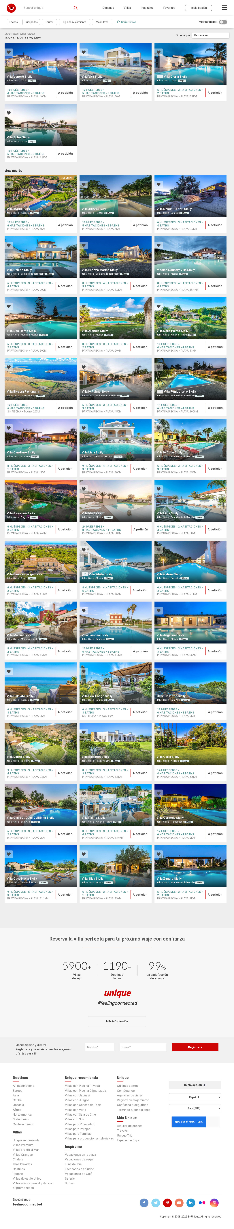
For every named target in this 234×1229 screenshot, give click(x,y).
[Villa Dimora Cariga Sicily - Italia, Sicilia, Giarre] (41, 562)
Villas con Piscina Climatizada (85, 1090)
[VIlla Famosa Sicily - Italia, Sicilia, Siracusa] (116, 622)
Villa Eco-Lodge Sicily (97, 696)
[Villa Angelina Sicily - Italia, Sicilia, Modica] (190, 622)
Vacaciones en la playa (80, 1154)
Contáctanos (126, 1090)
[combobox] (210, 35)
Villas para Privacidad (79, 1124)
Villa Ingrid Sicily (18, 209)
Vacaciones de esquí (79, 1159)
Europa (17, 1090)
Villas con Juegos (77, 1100)
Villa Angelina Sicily (170, 635)
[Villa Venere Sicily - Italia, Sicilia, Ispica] (41, 64)
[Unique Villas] (11, 8)
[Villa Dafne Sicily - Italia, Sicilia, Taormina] (41, 744)
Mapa (32, 81)
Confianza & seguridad (132, 1105)
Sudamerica (21, 1119)
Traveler (122, 1130)
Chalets (18, 1159)
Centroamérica (23, 1124)
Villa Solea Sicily (18, 137)
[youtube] (181, 1203)
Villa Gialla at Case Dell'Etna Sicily (30, 817)
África (17, 1110)
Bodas (69, 1183)
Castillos (19, 1169)
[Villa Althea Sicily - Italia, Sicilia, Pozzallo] (116, 196)
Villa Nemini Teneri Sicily (174, 209)
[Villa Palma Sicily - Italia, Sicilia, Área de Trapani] (116, 805)
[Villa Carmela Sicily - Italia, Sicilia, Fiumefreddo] (190, 805)
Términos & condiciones (133, 1110)
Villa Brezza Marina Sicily (100, 270)
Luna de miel (73, 1164)
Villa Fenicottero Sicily (180, 391)
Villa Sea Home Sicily (22, 331)
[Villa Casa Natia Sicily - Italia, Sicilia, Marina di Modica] (41, 866)
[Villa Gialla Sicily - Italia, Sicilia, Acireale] (190, 744)
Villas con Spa (74, 1119)
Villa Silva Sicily (92, 878)
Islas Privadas (22, 1164)
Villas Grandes (23, 1154)
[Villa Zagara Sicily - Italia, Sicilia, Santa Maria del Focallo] (190, 866)
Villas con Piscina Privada (82, 1086)
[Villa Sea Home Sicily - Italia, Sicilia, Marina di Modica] (41, 318)
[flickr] (202, 1203)
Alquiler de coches (129, 1126)
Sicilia (23, 33)
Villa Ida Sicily (91, 513)
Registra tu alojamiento (133, 1100)
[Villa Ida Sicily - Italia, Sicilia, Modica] (116, 501)
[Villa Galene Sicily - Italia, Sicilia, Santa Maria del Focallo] (41, 257)
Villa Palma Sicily (93, 817)
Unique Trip (124, 1135)
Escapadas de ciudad (79, 1169)
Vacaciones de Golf (78, 1174)
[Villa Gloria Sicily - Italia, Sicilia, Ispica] (190, 64)
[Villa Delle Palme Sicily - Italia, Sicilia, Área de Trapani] (190, 318)
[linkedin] (192, 1203)
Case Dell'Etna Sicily (171, 696)
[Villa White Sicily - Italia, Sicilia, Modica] (116, 562)
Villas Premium (23, 1145)
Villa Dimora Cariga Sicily (24, 574)
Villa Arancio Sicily (95, 331)
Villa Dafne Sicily (18, 757)
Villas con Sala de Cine (80, 1114)
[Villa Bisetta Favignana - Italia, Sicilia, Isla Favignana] (41, 379)
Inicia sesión (193, 1085)
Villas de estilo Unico (27, 1178)
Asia (16, 1095)
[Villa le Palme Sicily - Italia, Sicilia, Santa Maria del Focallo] (116, 379)
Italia (15, 33)
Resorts (18, 1174)
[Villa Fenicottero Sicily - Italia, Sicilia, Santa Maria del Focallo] (190, 379)
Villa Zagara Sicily (169, 878)
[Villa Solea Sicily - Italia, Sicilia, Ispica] (41, 125)
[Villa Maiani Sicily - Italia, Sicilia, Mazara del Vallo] (41, 622)
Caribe (17, 1100)
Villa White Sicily (100, 574)
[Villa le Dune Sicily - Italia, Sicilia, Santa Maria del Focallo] (190, 440)
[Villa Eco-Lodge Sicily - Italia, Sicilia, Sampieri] (116, 683)
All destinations (23, 1086)
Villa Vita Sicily (92, 76)
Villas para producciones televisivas (89, 1138)
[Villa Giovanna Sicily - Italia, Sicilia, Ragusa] (41, 501)
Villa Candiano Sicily (21, 452)
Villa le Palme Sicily (95, 391)
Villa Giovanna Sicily (21, 513)
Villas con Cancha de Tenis (83, 1105)
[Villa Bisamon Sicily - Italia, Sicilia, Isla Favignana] (116, 744)
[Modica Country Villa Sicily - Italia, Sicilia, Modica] (190, 257)
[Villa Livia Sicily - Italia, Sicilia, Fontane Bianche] (116, 440)
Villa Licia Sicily (167, 513)
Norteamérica (22, 1114)
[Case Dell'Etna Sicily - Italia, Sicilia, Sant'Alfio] (190, 683)
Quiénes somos (128, 1086)
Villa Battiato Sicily (20, 696)
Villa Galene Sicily (19, 270)
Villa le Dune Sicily (169, 452)
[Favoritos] (9, 52)
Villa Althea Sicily (94, 209)
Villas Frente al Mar (26, 1150)
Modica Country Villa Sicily (176, 270)
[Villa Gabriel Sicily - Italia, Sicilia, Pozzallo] (190, 562)
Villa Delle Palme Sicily (172, 331)
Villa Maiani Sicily (19, 635)
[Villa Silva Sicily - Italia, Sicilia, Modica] (116, 866)
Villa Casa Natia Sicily (22, 878)
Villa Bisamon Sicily (95, 757)
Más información (117, 1021)
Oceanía (18, 1105)
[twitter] (157, 1203)
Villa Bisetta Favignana (23, 391)
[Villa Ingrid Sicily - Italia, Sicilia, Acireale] (41, 196)
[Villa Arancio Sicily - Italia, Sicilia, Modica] (116, 318)
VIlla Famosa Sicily (95, 635)
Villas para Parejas (77, 1129)
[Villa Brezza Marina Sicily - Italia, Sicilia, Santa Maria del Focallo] (116, 257)
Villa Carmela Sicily (170, 817)
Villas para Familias (78, 1133)
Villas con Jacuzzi (77, 1095)
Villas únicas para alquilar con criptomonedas (33, 1185)
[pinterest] (169, 1203)
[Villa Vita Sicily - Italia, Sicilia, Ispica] (116, 64)
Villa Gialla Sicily (168, 757)
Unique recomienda (26, 1140)
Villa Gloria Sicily (175, 76)
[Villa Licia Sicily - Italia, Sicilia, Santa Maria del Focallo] (190, 501)
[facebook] (145, 1203)
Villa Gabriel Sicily (169, 574)
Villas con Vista (75, 1110)
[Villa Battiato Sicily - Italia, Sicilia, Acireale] (41, 683)
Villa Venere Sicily (19, 76)
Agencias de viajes (130, 1095)
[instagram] (216, 1203)
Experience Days (128, 1140)
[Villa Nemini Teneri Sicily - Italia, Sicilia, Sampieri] (190, 196)
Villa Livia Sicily (92, 452)
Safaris (70, 1178)
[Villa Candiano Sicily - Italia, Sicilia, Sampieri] (41, 440)
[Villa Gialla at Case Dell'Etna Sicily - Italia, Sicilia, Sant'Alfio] (41, 805)
